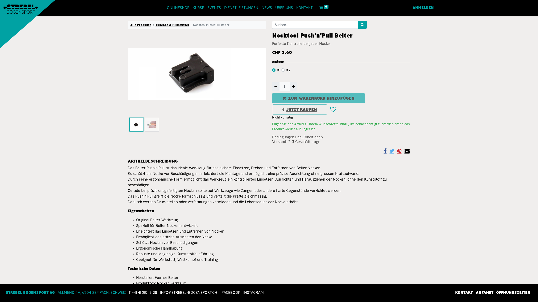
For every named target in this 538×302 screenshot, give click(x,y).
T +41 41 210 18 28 (143, 292)
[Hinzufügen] (293, 86)
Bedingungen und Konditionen (297, 137)
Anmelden (423, 7)
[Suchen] (362, 25)
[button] (138, 74)
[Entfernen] (276, 86)
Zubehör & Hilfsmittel (172, 25)
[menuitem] (178, 8)
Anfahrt (484, 292)
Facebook (231, 292)
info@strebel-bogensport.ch (188, 292)
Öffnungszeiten (513, 292)
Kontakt (464, 292)
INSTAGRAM (253, 292)
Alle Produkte (140, 25)
